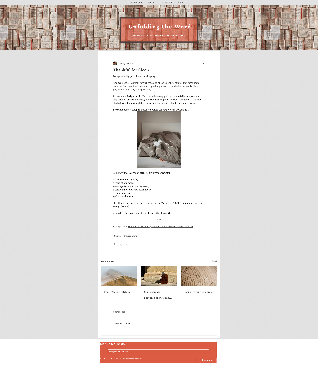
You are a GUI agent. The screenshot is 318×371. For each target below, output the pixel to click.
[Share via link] (126, 244)
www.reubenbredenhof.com (132, 358)
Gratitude (118, 236)
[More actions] (203, 63)
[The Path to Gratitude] (119, 276)
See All (214, 261)
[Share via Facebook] (114, 244)
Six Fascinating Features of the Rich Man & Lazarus (156, 295)
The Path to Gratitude (117, 292)
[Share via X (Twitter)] (120, 244)
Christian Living (130, 236)
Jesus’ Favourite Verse (198, 292)
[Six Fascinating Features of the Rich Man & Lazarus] (159, 276)
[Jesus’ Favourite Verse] (199, 276)
